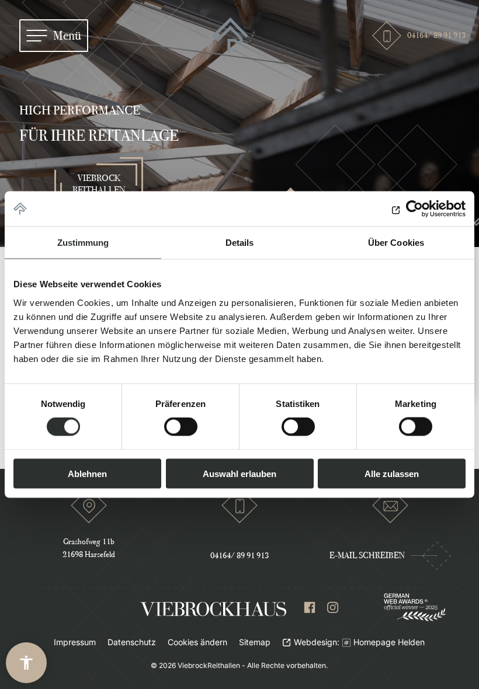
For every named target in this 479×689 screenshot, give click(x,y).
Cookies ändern (197, 642)
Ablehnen (87, 473)
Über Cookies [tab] (396, 243)
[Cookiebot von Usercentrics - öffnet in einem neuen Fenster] (414, 209)
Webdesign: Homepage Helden (359, 642)
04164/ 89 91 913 (433, 35)
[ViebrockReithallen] (230, 36)
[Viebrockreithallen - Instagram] (333, 610)
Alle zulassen (392, 473)
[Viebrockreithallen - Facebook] (309, 610)
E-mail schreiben (367, 555)
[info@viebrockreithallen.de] (390, 505)
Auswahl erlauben (239, 473)
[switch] (180, 426)
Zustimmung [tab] (83, 243)
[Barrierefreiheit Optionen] (26, 662)
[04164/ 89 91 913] (239, 511)
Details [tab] (239, 243)
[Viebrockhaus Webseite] (213, 609)
